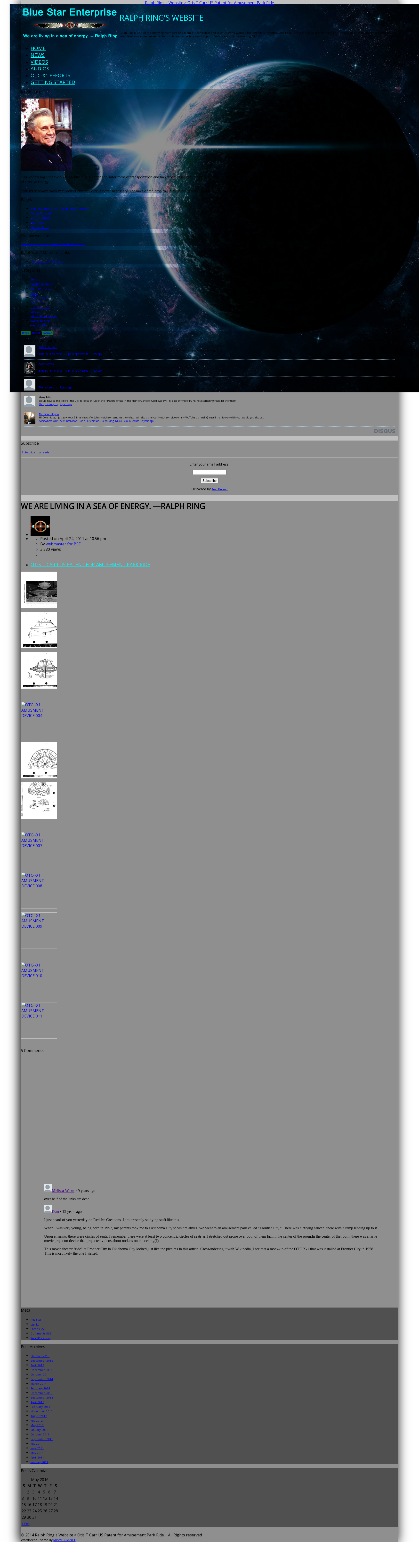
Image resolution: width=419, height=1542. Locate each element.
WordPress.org (41, 1338)
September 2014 (42, 1379)
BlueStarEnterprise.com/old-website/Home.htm (53, 244)
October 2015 (40, 1356)
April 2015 (37, 1365)
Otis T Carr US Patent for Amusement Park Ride (90, 564)
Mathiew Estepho (49, 414)
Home (38, 48)
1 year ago (96, 354)
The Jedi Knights (48, 387)
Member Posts (40, 288)
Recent (36, 333)
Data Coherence (48, 347)
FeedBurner (220, 489)
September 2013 (42, 1397)
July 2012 (37, 1420)
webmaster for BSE (63, 544)
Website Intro (40, 227)
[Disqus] (209, 1114)
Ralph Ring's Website (164, 2)
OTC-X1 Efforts (50, 75)
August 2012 (39, 1416)
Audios (40, 68)
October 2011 (40, 1434)
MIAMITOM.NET (64, 1540)
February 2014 (40, 1388)
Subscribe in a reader (36, 452)
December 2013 (41, 1393)
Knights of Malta (41, 284)
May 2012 (37, 1425)
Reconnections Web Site (47, 261)
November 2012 (42, 1411)
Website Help (39, 325)
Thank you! (38, 222)
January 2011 (39, 1462)
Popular (47, 333)
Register (36, 1319)
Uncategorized (40, 307)
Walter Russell (40, 321)
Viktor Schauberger (43, 316)
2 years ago (66, 387)
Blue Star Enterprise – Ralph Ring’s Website (59, 208)
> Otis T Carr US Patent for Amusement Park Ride (229, 2)
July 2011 (37, 1443)
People (25, 333)
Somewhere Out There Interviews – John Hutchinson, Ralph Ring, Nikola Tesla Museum (89, 421)
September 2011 (42, 1439)
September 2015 (42, 1360)
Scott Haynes (46, 364)
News (38, 54)
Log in (35, 1324)
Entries (38, 1329)
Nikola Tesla (39, 298)
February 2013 (40, 1407)
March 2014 (39, 1383)
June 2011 (37, 1448)
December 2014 (41, 1370)
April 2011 (37, 1457)
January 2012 (39, 1430)
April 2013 (37, 1402)
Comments (41, 1333)
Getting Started (53, 82)
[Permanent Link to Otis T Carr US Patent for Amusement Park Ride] (40, 534)
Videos (39, 61)
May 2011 (37, 1453)
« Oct (25, 1523)
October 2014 (40, 1374)
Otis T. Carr (38, 302)
